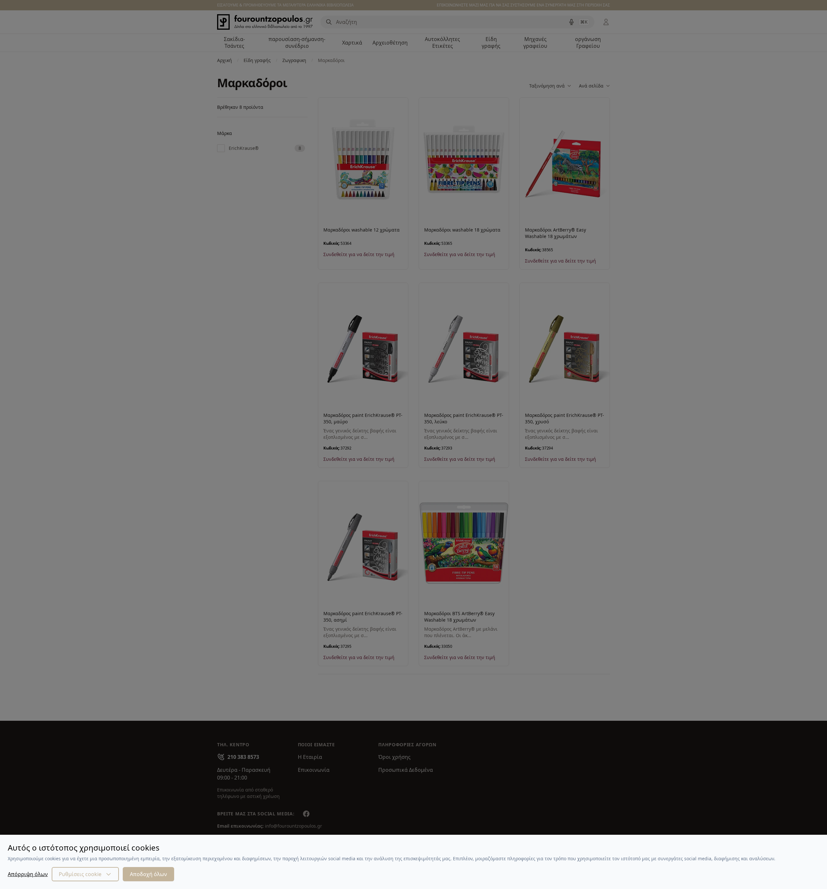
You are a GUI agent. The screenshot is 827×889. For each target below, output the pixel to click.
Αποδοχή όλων (148, 874)
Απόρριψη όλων (28, 874)
